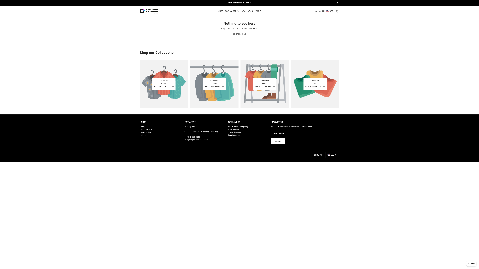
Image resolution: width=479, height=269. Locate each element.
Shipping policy (234, 135)
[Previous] (143, 3)
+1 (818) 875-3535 (192, 137)
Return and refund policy (238, 127)
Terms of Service (234, 132)
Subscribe (278, 141)
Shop (143, 127)
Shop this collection (162, 86)
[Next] (337, 3)
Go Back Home (239, 34)
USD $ (332, 11)
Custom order (147, 129)
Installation (146, 132)
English (318, 155)
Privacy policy (233, 129)
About (143, 135)
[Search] (316, 11)
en (323, 11)
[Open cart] (337, 11)
